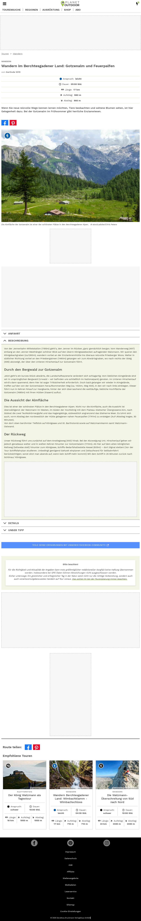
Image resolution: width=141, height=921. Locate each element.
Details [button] (13, 523)
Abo (78, 10)
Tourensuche (11, 10)
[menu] (4, 4)
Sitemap (70, 905)
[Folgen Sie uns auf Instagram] (106, 843)
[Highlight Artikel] (137, 3)
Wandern (17, 53)
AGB (70, 865)
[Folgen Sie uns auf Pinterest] (70, 843)
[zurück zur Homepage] (70, 3)
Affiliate (70, 872)
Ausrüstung (50, 10)
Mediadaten (70, 885)
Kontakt (70, 898)
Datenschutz (71, 858)
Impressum (70, 852)
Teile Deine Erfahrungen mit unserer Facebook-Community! (69, 545)
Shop (67, 10)
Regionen (31, 10)
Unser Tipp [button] (16, 530)
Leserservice (70, 891)
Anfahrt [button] (14, 333)
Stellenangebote (70, 878)
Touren (5, 53)
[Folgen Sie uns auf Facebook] (34, 843)
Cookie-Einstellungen (70, 911)
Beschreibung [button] (18, 340)
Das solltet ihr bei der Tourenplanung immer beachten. (99, 579)
